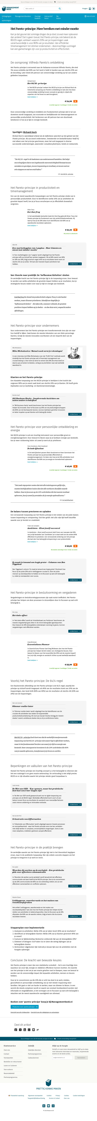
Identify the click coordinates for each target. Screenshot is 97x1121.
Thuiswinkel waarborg (17, 1095)
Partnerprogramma (10, 1077)
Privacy (58, 1095)
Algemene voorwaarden (35, 1095)
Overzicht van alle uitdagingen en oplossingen (45, 1012)
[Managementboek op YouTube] (48, 1105)
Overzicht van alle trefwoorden (20, 1012)
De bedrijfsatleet (67, 500)
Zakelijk (31, 1046)
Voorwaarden (8, 1058)
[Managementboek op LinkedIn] (43, 1105)
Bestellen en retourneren (13, 1062)
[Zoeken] (59, 9)
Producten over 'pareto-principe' (24, 1007)
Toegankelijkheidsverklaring (36, 1098)
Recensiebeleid (9, 1073)
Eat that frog (19, 297)
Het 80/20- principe (67, 174)
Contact (6, 1054)
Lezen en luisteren (10, 1066)
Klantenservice (10, 1046)
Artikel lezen (74, 264)
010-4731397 (91, 16)
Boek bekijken (32, 97)
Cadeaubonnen (33, 1058)
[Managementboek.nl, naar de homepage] (10, 11)
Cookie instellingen (79, 1095)
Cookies (66, 1095)
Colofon (49, 1095)
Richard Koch (30, 132)
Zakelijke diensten (34, 1050)
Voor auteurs (8, 1069)
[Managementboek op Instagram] (53, 1105)
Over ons (7, 1050)
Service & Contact (54, 1098)
